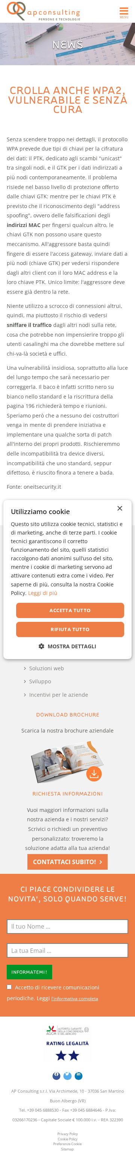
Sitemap (67, 1149)
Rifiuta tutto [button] (70, 629)
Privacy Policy (67, 1134)
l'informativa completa (74, 998)
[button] (67, 646)
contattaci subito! (64, 862)
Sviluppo (40, 681)
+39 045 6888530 (42, 1110)
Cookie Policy (68, 1139)
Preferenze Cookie (67, 1144)
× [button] (119, 508)
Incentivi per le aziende (58, 694)
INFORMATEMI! (29, 972)
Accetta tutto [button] (70, 610)
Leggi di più (42, 592)
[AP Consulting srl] (43, 11)
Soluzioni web (46, 668)
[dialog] (67, 579)
